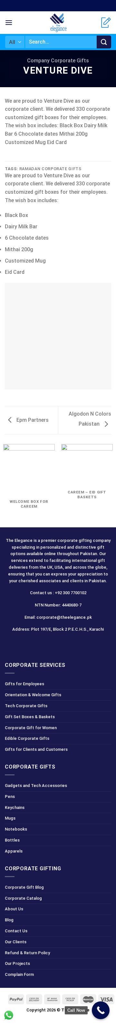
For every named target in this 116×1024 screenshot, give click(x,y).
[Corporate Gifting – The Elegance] (58, 22)
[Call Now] (101, 1010)
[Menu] (9, 22)
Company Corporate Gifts (58, 60)
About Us (14, 908)
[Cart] (106, 22)
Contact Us (16, 930)
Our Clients (15, 941)
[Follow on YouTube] (81, 643)
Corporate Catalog (23, 898)
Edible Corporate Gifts (27, 738)
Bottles (12, 840)
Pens (10, 796)
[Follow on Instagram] (46, 643)
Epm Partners (32, 420)
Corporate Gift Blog (24, 887)
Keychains (14, 807)
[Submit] (104, 42)
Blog (9, 919)
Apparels (14, 851)
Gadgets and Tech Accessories (36, 785)
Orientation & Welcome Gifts (33, 694)
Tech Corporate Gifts (26, 705)
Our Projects (17, 963)
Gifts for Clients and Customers (36, 749)
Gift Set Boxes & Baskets (30, 716)
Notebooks (16, 829)
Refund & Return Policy (27, 952)
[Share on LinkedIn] (8, 161)
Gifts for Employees (24, 683)
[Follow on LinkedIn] (69, 643)
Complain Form (19, 974)
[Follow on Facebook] (35, 643)
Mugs (10, 818)
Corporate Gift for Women (31, 727)
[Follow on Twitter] (58, 643)
